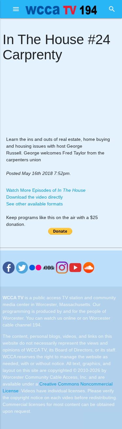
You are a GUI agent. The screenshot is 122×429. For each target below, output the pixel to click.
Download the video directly (34, 197)
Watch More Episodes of (46, 190)
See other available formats (34, 203)
